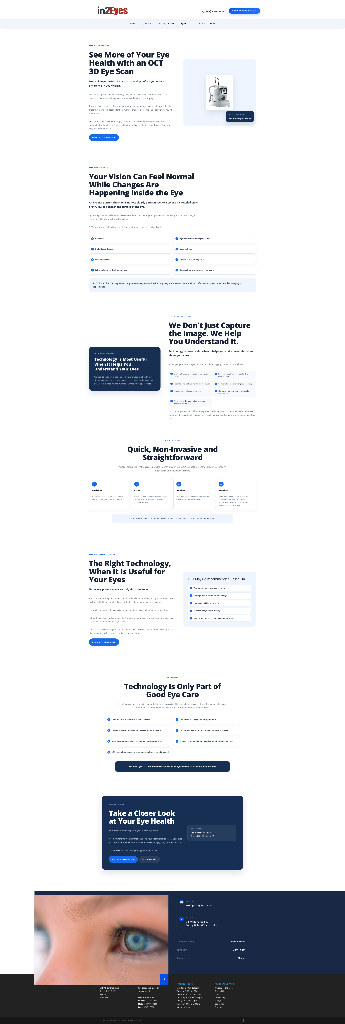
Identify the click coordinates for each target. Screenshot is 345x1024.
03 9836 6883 (151, 1000)
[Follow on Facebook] (164, 980)
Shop (212, 23)
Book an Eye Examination (104, 137)
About (133, 23)
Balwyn (218, 1000)
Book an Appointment (244, 11)
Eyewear (185, 23)
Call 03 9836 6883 (149, 859)
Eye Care (146, 23)
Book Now (149, 997)
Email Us (190, 901)
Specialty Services (165, 23)
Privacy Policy (134, 1020)
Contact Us (201, 23)
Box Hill (218, 994)
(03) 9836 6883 (215, 11)
